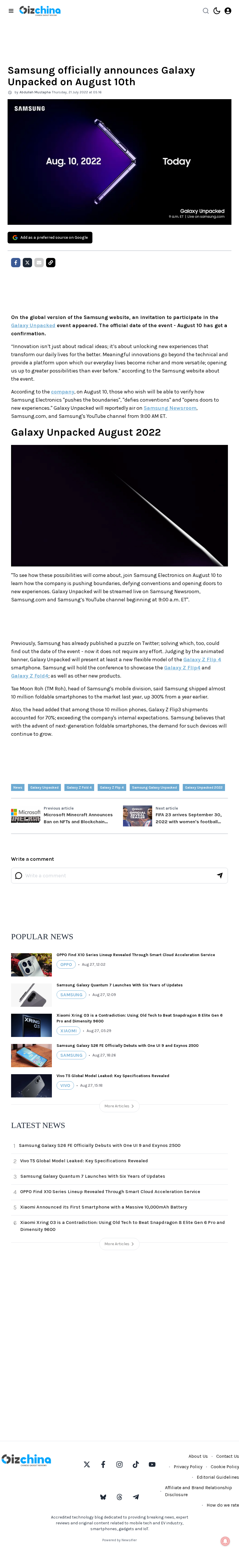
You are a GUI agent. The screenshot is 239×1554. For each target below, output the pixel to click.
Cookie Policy (225, 1466)
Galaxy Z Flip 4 (202, 659)
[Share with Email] (39, 262)
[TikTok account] (135, 1464)
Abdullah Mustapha (35, 92)
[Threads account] (119, 1497)
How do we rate (223, 1505)
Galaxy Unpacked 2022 (204, 787)
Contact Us (227, 1456)
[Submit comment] (220, 876)
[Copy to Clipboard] (50, 262)
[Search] (205, 10)
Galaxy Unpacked (33, 325)
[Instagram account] (119, 1464)
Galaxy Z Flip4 (182, 667)
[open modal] (227, 10)
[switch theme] (217, 11)
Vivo (65, 1085)
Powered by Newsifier (119, 1540)
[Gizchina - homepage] (40, 11)
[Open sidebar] (11, 10)
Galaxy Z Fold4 (29, 676)
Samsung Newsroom (170, 408)
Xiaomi (68, 1030)
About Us (198, 1456)
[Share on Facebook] (15, 262)
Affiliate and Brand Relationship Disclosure (198, 1491)
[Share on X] (27, 262)
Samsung (71, 994)
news (17, 787)
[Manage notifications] (225, 1541)
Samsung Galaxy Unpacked (154, 787)
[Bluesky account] (103, 1497)
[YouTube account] (152, 1464)
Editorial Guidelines (218, 1477)
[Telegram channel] (135, 1497)
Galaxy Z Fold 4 (79, 787)
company (62, 391)
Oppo (66, 964)
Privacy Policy (188, 1466)
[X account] (86, 1464)
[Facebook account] (103, 1464)
